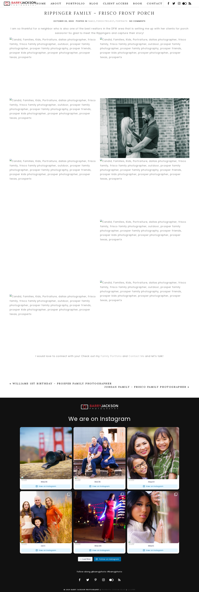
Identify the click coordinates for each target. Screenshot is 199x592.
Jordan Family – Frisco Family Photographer (145, 386)
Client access (116, 3)
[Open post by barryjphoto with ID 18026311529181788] (46, 517)
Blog (93, 3)
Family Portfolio (111, 356)
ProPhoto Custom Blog (113, 590)
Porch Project (105, 21)
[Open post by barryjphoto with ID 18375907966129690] (99, 453)
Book (137, 3)
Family (91, 21)
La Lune (131, 590)
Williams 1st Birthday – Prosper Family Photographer (62, 383)
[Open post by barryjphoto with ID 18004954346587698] (153, 517)
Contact (154, 3)
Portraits (122, 21)
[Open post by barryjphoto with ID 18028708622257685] (153, 453)
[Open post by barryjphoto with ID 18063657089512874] (46, 453)
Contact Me (136, 356)
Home (41, 3)
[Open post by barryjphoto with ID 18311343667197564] (99, 517)
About (56, 3)
